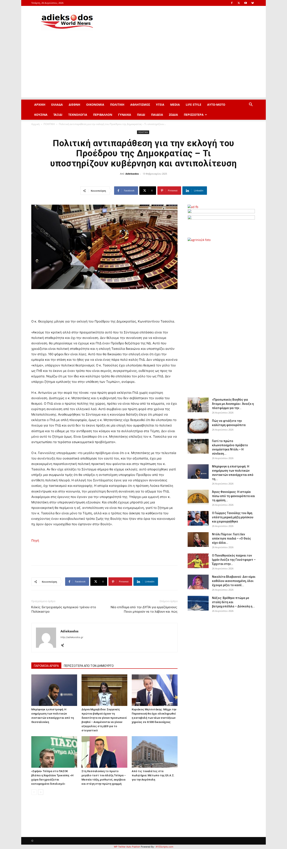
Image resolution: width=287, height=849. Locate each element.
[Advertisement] (143, 68)
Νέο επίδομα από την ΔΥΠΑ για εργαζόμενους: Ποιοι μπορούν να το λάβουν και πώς (144, 609)
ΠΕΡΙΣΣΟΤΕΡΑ (194, 115)
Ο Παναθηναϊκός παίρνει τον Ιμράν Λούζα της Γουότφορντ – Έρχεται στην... (234, 560)
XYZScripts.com (164, 846)
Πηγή (35, 540)
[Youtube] (245, 3)
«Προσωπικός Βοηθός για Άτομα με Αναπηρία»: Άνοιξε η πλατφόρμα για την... (233, 404)
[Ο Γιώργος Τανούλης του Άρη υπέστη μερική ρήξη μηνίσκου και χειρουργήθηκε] (198, 518)
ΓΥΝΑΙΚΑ (124, 115)
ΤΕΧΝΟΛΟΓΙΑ (77, 115)
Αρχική (35, 124)
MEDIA (175, 105)
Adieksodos (132, 173)
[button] (251, 105)
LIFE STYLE (193, 105)
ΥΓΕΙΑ (160, 105)
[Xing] (64, 645)
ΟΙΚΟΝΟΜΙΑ (95, 105)
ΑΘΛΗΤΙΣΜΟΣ (140, 105)
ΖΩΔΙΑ (173, 115)
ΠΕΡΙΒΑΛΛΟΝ (102, 115)
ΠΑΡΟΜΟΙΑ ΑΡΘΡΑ (46, 665)
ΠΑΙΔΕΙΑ (157, 115)
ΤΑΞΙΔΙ (57, 115)
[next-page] (40, 792)
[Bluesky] (252, 3)
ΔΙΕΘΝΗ (74, 105)
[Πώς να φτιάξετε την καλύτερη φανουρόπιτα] (198, 426)
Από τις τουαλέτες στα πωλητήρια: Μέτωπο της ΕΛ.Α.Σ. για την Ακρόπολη (153, 775)
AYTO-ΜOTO (216, 105)
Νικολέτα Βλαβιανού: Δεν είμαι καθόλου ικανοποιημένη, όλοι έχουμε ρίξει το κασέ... (233, 581)
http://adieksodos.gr (72, 637)
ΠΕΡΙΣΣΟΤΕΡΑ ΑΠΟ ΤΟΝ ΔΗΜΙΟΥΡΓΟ (89, 665)
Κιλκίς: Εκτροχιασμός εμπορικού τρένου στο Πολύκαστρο (63, 609)
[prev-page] (34, 792)
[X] (239, 3)
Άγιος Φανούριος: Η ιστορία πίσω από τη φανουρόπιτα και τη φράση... (233, 496)
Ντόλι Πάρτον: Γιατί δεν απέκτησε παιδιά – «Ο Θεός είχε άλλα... (231, 538)
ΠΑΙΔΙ (141, 115)
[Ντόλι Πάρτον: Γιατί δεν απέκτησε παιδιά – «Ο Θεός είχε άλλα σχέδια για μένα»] (198, 539)
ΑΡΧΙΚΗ (39, 105)
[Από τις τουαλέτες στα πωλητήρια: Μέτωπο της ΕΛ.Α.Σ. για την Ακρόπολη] (155, 752)
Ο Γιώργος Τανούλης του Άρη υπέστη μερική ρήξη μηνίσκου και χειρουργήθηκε (232, 517)
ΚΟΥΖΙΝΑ (40, 115)
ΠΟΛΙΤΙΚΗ (117, 105)
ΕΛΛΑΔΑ (57, 105)
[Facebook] (232, 3)
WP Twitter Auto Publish (127, 846)
